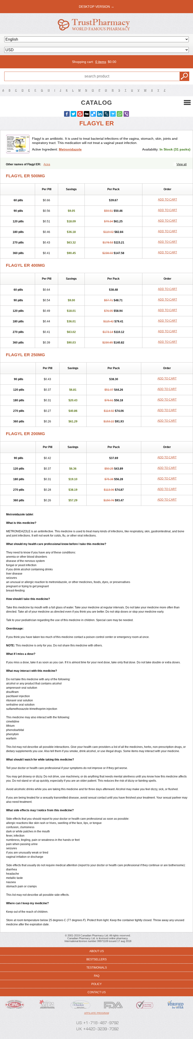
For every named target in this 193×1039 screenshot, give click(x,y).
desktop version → (96, 6)
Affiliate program (96, 1013)
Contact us (97, 992)
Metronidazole (70, 149)
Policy (96, 984)
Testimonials (96, 967)
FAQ (96, 975)
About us (96, 951)
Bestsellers (96, 959)
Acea (47, 164)
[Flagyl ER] (18, 144)
